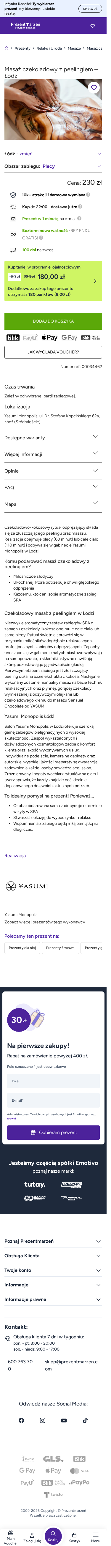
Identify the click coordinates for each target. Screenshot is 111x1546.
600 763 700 (20, 1365)
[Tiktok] (85, 1420)
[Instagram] (42, 1420)
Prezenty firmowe (60, 948)
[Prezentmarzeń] (25, 25)
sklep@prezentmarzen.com (71, 1365)
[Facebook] (21, 1420)
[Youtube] (64, 1420)
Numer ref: (70, 366)
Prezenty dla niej (22, 948)
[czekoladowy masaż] (53, 109)
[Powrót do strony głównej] (6, 48)
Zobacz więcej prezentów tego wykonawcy (44, 922)
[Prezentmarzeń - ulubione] (93, 26)
